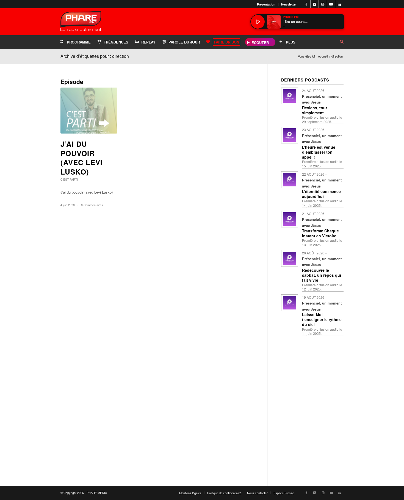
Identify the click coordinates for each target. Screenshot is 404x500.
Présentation (266, 4)
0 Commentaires (92, 205)
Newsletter (289, 4)
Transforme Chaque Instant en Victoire (320, 233)
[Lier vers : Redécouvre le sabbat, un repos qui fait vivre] (289, 258)
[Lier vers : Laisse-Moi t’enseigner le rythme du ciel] (289, 302)
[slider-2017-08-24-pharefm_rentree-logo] (80, 22)
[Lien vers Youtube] (331, 4)
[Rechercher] (337, 42)
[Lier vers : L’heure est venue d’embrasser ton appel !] (289, 135)
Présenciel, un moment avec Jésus (322, 99)
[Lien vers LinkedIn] (339, 4)
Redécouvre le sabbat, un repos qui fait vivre (321, 275)
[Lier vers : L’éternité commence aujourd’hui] (289, 179)
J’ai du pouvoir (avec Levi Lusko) (81, 158)
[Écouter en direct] (258, 22)
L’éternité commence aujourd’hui (321, 194)
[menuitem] (266, 4)
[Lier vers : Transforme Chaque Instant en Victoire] (289, 219)
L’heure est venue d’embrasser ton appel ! (318, 152)
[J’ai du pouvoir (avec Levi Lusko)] (88, 111)
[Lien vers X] (315, 4)
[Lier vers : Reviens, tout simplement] (289, 96)
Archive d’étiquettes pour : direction (94, 56)
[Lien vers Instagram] (323, 4)
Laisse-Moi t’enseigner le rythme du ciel (322, 319)
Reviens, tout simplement (314, 110)
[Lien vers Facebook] (306, 4)
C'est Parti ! (69, 179)
